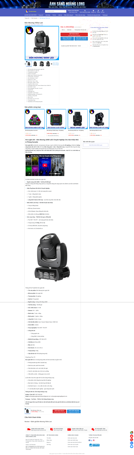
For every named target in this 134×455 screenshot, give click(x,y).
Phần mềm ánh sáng (80, 15)
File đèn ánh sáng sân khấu (93, 15)
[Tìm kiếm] (65, 11)
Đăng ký (49, 442)
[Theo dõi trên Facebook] (89, 440)
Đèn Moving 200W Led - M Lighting (76, 130)
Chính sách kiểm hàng (73, 440)
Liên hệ (60, 15)
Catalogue (105, 15)
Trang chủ (40, 15)
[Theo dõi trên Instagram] (93, 440)
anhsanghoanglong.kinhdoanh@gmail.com (39, 396)
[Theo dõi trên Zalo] (92, 440)
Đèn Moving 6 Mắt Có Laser (96, 130)
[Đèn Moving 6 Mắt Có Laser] (99, 119)
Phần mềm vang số (68, 15)
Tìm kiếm (49, 438)
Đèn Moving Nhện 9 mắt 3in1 (31, 130)
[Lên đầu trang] (132, 453)
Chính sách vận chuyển (73, 444)
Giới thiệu (48, 15)
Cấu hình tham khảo (33, 417)
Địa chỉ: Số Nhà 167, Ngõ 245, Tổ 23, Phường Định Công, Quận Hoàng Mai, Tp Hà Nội (35, 441)
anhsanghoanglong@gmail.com (59, 396)
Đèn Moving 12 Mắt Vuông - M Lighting (55, 130)
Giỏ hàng (49, 444)
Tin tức (54, 15)
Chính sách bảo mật (72, 438)
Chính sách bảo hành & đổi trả (74, 442)
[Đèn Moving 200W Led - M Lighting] (78, 119)
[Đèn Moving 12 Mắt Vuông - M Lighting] (56, 119)
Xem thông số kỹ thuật (56, 63)
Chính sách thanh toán (73, 446)
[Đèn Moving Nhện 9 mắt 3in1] (35, 119)
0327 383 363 (70, 45)
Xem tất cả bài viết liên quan (95, 145)
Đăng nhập (49, 440)
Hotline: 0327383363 (31, 444)
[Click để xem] (42, 43)
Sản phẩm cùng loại (33, 107)
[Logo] (31, 11)
